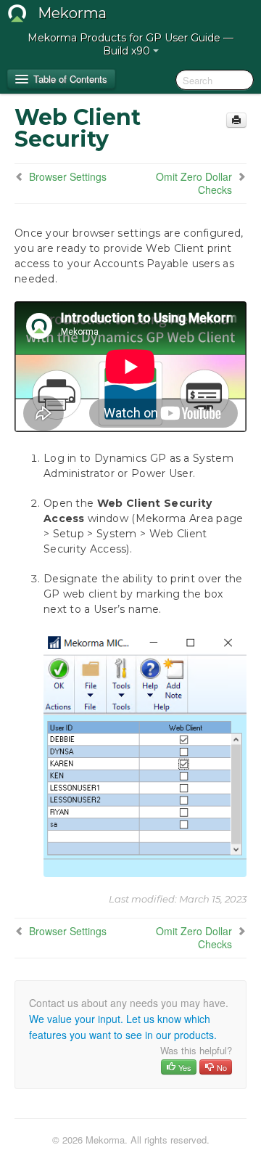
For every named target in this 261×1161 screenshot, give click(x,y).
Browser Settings (68, 176)
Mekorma (72, 13)
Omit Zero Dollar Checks (194, 183)
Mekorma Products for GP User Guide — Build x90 (130, 44)
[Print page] (236, 120)
